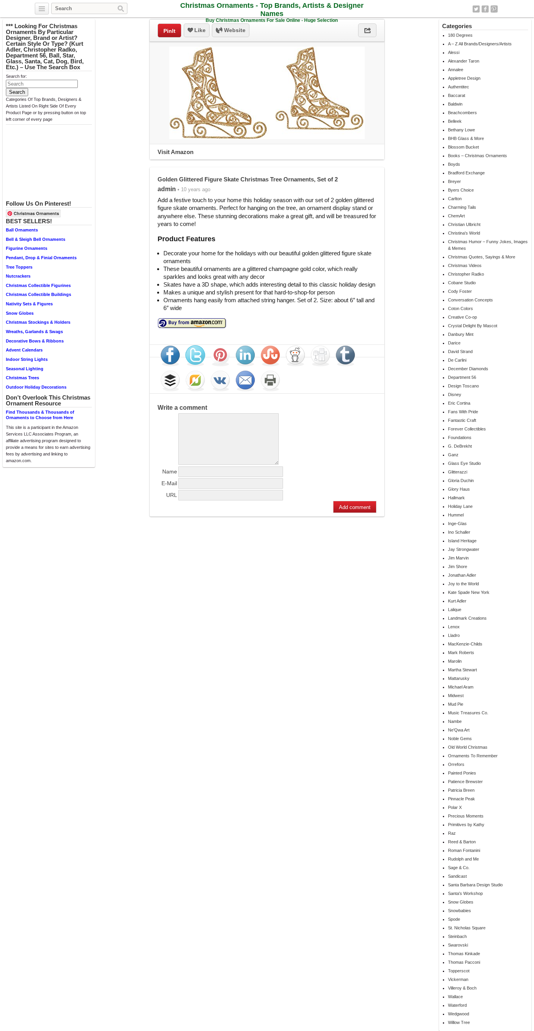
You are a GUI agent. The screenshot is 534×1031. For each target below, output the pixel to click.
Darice (454, 343)
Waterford (457, 1005)
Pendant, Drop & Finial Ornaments (41, 257)
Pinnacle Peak (461, 798)
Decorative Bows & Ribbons (35, 341)
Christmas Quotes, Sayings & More (481, 257)
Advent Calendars (24, 350)
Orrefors (456, 764)
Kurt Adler (457, 601)
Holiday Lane (460, 506)
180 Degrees (460, 35)
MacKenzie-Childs (465, 644)
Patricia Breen (461, 790)
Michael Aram (460, 687)
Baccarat (456, 95)
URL (171, 495)
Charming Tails (462, 207)
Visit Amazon (176, 152)
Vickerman (458, 979)
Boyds (454, 164)
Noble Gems (460, 738)
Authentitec (458, 86)
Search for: (16, 76)
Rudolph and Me (463, 859)
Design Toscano (463, 386)
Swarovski (458, 945)
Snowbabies (459, 910)
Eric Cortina (459, 403)
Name (169, 471)
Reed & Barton (462, 841)
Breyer (454, 181)
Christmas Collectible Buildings (38, 294)
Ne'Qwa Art (458, 730)
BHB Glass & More (466, 138)
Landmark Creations (467, 618)
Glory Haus (459, 489)
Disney (454, 394)
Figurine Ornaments (26, 248)
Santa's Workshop (465, 893)
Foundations (459, 437)
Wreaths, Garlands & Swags (34, 331)
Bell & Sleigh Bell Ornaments (35, 239)
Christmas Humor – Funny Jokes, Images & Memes (488, 245)
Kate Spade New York (468, 592)
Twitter (476, 9)
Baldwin (455, 104)
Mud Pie (455, 704)
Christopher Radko (466, 274)
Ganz (453, 454)
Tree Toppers (19, 267)
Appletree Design (464, 78)
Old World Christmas (467, 747)
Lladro (454, 635)
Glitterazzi (457, 472)
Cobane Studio (462, 282)
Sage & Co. (458, 867)
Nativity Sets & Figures (29, 303)
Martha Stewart (462, 669)
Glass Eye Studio (464, 463)
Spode (454, 919)
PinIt (169, 31)
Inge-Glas (457, 523)
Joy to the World (463, 583)
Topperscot (458, 970)
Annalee (455, 69)
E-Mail (169, 483)
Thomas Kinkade (464, 953)
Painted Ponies (462, 773)
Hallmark (456, 497)
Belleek (455, 121)
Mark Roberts (461, 652)
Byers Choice (461, 190)
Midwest (456, 695)
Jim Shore (457, 566)
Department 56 (462, 377)
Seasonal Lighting (24, 368)
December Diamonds (468, 368)
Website (233, 30)
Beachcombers (462, 112)
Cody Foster (460, 291)
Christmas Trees (22, 377)
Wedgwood (458, 1013)
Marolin (455, 661)
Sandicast (457, 876)
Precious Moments (466, 816)
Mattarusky (458, 678)
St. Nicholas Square (467, 927)
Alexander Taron (463, 61)
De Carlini (457, 360)
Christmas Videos (465, 265)
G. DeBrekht (460, 446)
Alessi (453, 52)
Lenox (454, 626)
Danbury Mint (460, 334)
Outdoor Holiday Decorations (36, 387)
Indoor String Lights (27, 359)
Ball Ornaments (22, 230)
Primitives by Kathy (466, 824)
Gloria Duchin (461, 480)
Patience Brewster (465, 781)
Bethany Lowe (461, 129)
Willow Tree (459, 1022)
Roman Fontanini (464, 850)
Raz (452, 833)
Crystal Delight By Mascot (472, 325)
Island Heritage (462, 540)
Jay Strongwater (463, 549)
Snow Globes (20, 313)
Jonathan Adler (462, 575)
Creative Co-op (462, 317)
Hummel (456, 515)
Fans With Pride (463, 411)
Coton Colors (460, 308)
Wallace (455, 996)
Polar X (455, 807)
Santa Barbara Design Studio (475, 884)
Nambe (455, 721)
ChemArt (456, 215)
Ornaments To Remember (473, 755)
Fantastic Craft (462, 420)
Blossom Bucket (463, 147)
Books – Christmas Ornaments (477, 155)
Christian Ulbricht (464, 224)
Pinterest (494, 9)
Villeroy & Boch (462, 988)
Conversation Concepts (470, 300)
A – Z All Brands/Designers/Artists (480, 43)
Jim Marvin (458, 558)
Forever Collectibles (467, 429)
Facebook (485, 9)
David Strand (460, 351)
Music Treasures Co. (468, 712)
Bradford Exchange (466, 172)
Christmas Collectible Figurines (38, 285)
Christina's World (464, 233)
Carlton (455, 198)
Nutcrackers (18, 276)
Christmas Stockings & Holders (38, 322)
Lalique (454, 609)
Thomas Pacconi (464, 962)
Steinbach (457, 936)
